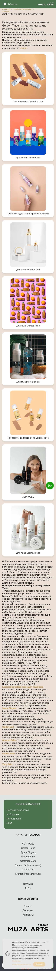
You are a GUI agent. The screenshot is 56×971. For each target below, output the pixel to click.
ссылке (24, 48)
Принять (39, 964)
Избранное (13, 814)
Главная (6, 9)
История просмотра (18, 810)
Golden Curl (8, 727)
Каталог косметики (23, 9)
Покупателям (28, 898)
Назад (7, 11)
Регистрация (14, 818)
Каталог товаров (28, 834)
